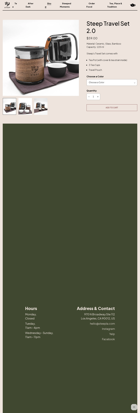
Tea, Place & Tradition (114, 5)
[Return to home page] (7, 5)
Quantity (92, 90)
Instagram (108, 328)
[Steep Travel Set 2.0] (41, 58)
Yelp (112, 334)
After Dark (29, 5)
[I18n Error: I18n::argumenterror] (9, 106)
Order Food (90, 5)
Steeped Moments (65, 5)
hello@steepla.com (102, 323)
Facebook (108, 339)
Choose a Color (95, 76)
